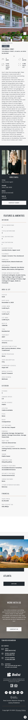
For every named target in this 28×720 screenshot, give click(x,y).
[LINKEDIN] (14, 692)
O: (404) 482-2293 (10, 659)
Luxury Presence (14, 702)
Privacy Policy (21, 710)
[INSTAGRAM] (10, 692)
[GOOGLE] (17, 692)
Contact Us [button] (14, 629)
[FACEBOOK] (6, 692)
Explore (14, 583)
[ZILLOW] (21, 692)
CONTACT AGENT (14, 203)
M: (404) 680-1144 (10, 655)
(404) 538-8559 (7, 187)
